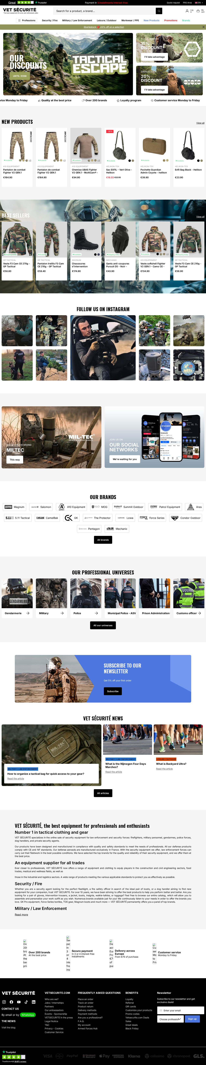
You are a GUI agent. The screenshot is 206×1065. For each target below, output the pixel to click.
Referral (130, 1002)
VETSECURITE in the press (59, 1017)
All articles (103, 793)
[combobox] (171, 1019)
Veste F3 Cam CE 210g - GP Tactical (188, 265)
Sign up (192, 1018)
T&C (47, 1025)
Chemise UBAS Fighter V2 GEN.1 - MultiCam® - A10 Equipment (85, 172)
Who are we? (51, 999)
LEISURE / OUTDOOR (166, 759)
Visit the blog (8, 1027)
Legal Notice (51, 1021)
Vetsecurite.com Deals (137, 1017)
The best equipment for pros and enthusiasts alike (21, 13)
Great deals (132, 1025)
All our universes (103, 625)
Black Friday (132, 1028)
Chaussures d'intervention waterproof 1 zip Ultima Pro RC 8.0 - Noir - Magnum (85, 269)
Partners (49, 1006)
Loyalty (129, 999)
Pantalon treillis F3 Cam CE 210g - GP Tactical (50, 265)
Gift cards (131, 1006)
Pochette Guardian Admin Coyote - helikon (153, 171)
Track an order (85, 1002)
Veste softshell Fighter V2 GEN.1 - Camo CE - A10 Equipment (152, 266)
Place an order (85, 999)
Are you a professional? (90, 1017)
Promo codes (132, 1013)
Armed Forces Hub (88, 1028)
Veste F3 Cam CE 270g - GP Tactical (16, 265)
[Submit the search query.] (159, 11)
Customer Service (54, 1032)
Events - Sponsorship (56, 1013)
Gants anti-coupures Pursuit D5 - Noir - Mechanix (117, 266)
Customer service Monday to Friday (171, 100)
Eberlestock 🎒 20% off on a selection (104, 27)
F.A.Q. (81, 1021)
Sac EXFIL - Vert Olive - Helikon (119, 171)
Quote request (173, 2)
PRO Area (187, 2)
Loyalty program (124, 100)
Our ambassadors (54, 1010)
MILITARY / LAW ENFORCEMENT (23, 769)
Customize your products (139, 1010)
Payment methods (87, 1013)
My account (84, 1025)
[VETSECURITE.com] (21, 993)
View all (200, 123)
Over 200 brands (90, 100)
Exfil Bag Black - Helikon (188, 169)
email (8, 1014)
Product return (85, 1006)
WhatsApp (28, 1014)
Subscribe (112, 691)
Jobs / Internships (54, 1002)
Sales (128, 1021)
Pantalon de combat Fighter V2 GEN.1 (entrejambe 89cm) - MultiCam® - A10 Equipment (14, 175)
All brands (103, 539)
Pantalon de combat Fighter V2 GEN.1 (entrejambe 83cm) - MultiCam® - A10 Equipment (48, 175)
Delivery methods (87, 1010)
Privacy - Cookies (54, 1028)
